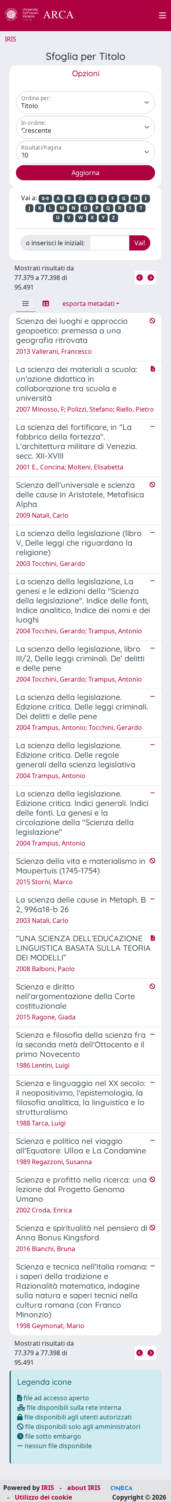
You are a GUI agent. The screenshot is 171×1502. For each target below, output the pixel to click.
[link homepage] (44, 15)
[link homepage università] (121, 15)
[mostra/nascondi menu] (162, 16)
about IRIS (84, 1487)
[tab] (26, 303)
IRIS (10, 39)
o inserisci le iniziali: (55, 243)
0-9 (45, 198)
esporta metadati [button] (88, 303)
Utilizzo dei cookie (43, 1497)
